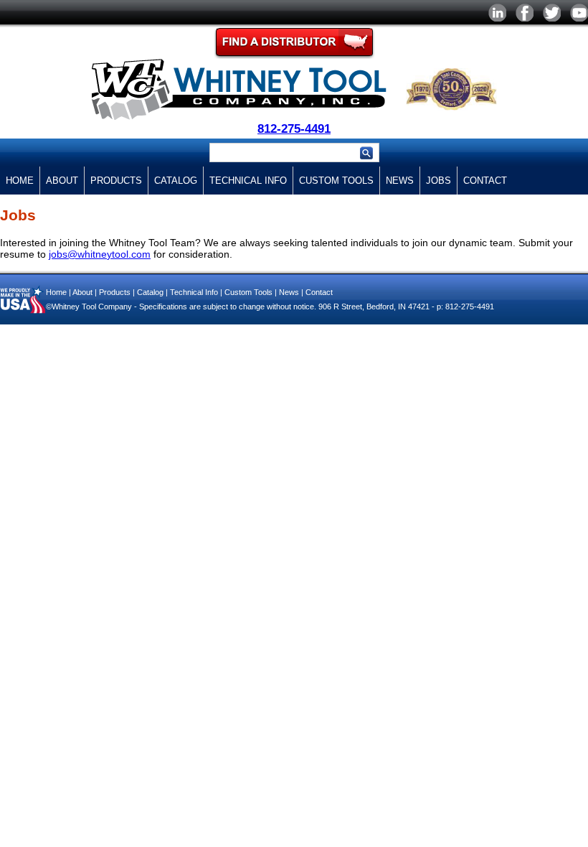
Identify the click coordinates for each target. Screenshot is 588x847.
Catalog (175, 180)
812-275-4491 (294, 129)
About (62, 180)
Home (20, 180)
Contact (485, 180)
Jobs (438, 180)
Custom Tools (336, 180)
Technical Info (248, 180)
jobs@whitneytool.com (100, 254)
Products (116, 180)
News (400, 180)
